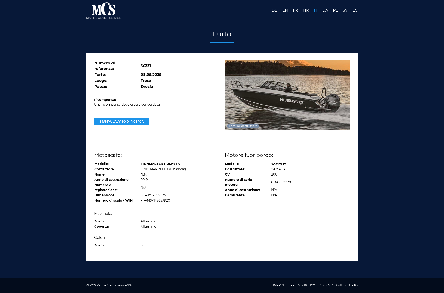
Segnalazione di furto (339, 285)
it (316, 10)
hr (306, 10)
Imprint (279, 285)
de (275, 10)
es (355, 10)
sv (345, 10)
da (325, 10)
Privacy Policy (303, 285)
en (285, 10)
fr (296, 10)
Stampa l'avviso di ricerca (122, 121)
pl (336, 10)
